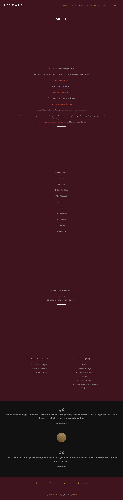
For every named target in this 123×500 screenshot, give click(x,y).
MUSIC (73, 5)
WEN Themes (76, 495)
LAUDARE (13, 5)
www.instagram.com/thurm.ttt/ (61, 104)
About (65, 5)
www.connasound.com (61, 80)
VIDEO (81, 5)
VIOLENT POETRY (93, 5)
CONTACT (114, 5)
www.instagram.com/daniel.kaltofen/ (50, 122)
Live (104, 5)
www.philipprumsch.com (61, 92)
